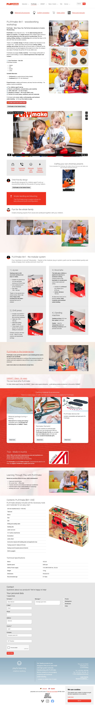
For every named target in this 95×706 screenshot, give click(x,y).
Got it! (79, 700)
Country (9, 626)
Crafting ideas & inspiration (40, 170)
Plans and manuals (78, 13)
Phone (8, 611)
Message (38, 599)
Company (9, 632)
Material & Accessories (22, 13)
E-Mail (9, 605)
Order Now (13, 169)
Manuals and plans (31, 170)
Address (9, 618)
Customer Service (22, 169)
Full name (9, 599)
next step (10, 653)
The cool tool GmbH (52, 691)
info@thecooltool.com (82, 674)
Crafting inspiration (43, 13)
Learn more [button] (71, 697)
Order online (61, 13)
